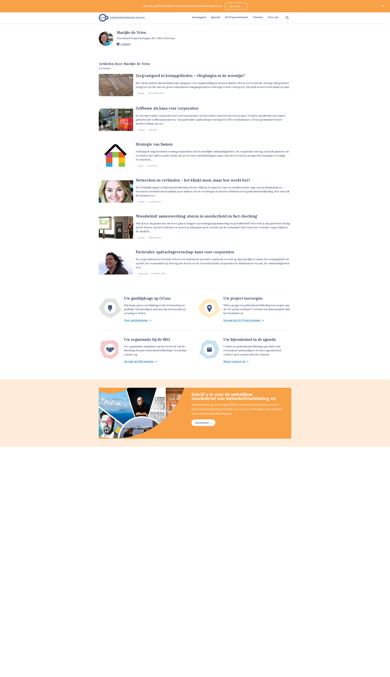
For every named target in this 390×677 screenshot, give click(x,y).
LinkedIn (125, 44)
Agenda (215, 17)
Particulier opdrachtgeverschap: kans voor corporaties (185, 252)
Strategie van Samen (154, 144)
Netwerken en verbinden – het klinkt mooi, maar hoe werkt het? (193, 180)
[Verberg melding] (382, 6)
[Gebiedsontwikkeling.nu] (144, 17)
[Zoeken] (287, 18)
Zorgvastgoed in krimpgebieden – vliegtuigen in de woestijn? (190, 75)
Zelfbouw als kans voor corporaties (167, 108)
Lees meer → (236, 6)
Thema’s (258, 17)
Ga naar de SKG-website (139, 361)
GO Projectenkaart (236, 17)
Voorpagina (199, 17)
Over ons (273, 17)
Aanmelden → (203, 422)
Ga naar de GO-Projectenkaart (242, 320)
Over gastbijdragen (136, 320)
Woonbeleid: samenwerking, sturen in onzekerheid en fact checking (196, 216)
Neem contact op (234, 361)
